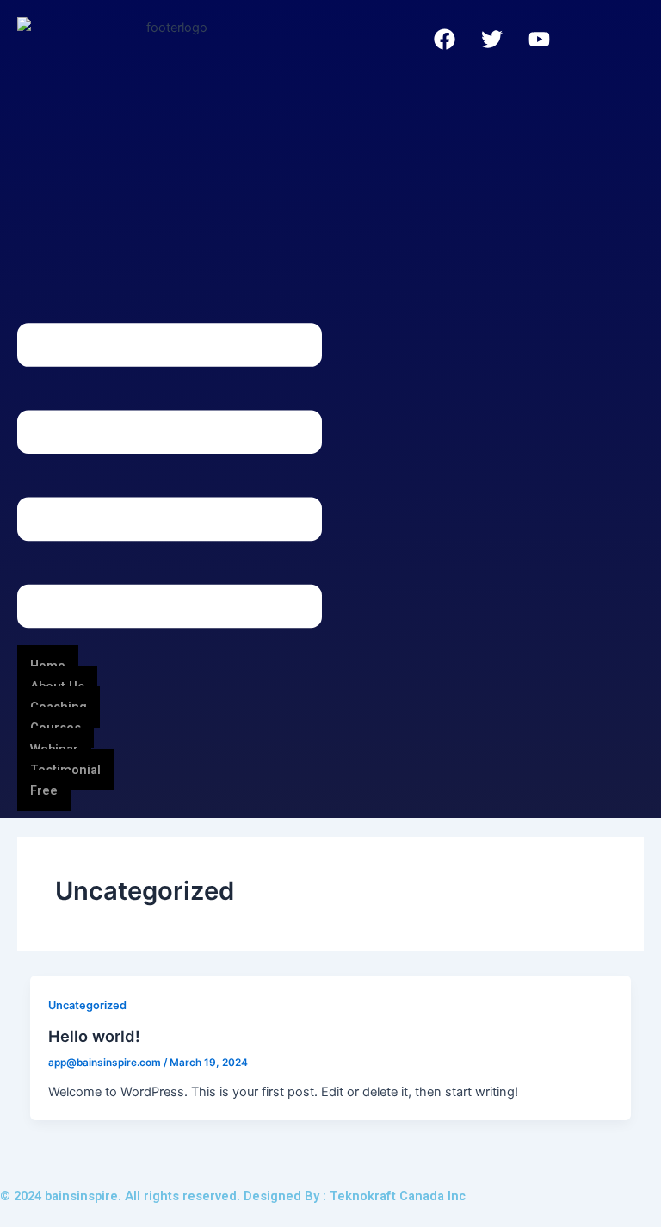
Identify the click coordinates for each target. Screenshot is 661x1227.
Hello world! (94, 1035)
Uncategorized (87, 1005)
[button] (169, 478)
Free (44, 790)
